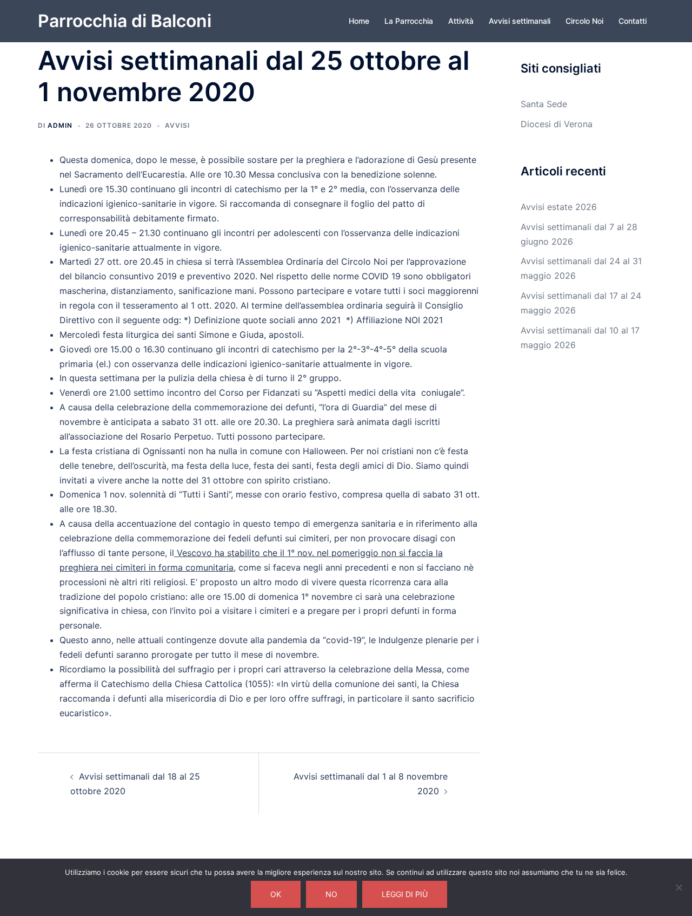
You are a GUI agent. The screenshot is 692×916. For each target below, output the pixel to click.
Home (359, 20)
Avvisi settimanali (519, 20)
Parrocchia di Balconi (124, 20)
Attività (461, 20)
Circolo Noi (584, 20)
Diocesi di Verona (557, 124)
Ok (275, 894)
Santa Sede (544, 104)
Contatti (632, 20)
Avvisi (177, 125)
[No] (678, 887)
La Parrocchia (408, 20)
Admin (60, 125)
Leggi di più (405, 894)
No (331, 894)
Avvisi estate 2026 (559, 206)
